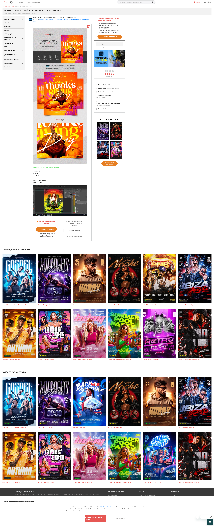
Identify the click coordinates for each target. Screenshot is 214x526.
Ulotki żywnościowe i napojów (10, 38)
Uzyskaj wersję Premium (109, 163)
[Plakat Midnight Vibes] (103, 131)
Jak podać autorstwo (103, 105)
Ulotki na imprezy (9, 50)
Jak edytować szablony (34, 2)
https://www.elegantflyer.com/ (107, 506)
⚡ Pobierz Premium (46, 229)
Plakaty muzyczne (9, 47)
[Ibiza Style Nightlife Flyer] (103, 150)
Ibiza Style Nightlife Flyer (186, 305)
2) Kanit (35, 173)
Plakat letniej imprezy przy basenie (119, 359)
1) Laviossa (36, 171)
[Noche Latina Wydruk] (116, 131)
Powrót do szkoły (79, 427)
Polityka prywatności (83, 510)
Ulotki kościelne (9, 23)
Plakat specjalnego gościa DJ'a (188, 359)
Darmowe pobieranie (74, 230)
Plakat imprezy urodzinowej (82, 359)
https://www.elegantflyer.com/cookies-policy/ (98, 508)
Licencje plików (112, 495)
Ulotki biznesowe (9, 19)
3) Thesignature (38, 175)
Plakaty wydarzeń (9, 34)
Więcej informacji (102, 97)
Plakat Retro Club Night (151, 359)
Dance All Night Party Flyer (152, 482)
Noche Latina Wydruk (115, 305)
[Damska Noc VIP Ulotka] (116, 150)
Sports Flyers (8, 67)
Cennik (173, 495)
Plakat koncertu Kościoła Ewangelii (14, 305)
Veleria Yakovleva (109, 92)
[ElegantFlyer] (9, 2)
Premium (198, 2)
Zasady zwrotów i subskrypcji (147, 495)
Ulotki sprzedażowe (10, 63)
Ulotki (108, 84)
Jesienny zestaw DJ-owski (11, 359)
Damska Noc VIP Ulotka (46, 359)
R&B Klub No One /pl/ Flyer (152, 305)
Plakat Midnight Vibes (45, 305)
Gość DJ (75, 305)
